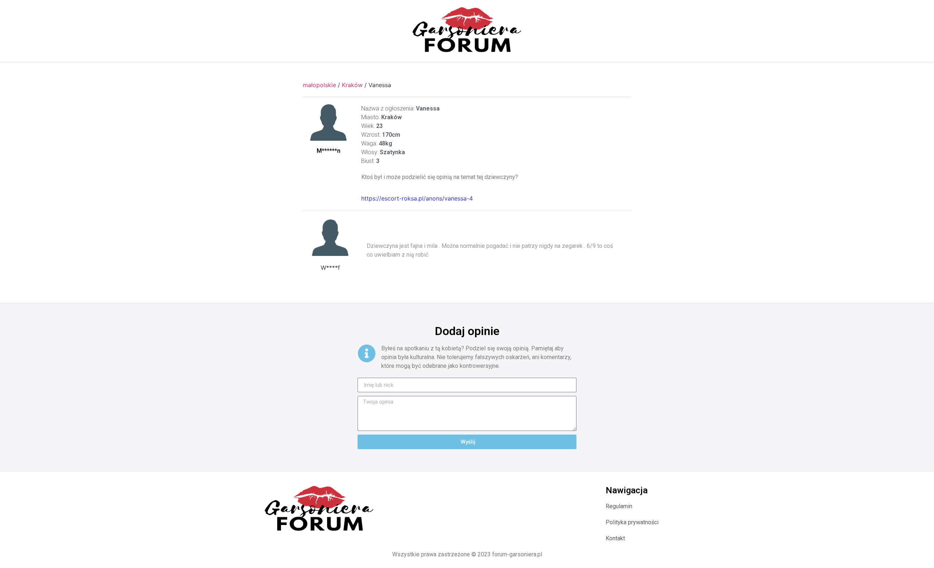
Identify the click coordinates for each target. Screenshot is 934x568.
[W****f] (330, 237)
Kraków (352, 85)
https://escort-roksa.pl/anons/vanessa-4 (417, 198)
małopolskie (319, 85)
